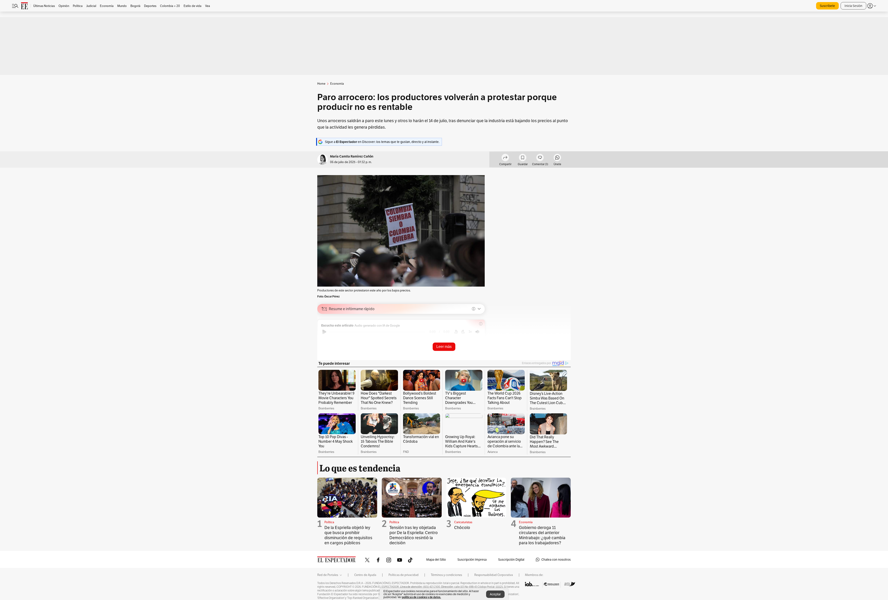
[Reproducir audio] (324, 332)
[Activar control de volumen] (477, 331)
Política (329, 522)
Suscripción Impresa (472, 559)
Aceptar (495, 594)
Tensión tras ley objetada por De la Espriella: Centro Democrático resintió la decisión (413, 535)
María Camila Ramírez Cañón (351, 156)
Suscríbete (827, 6)
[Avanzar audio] (463, 332)
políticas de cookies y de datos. (421, 597)
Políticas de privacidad (403, 575)
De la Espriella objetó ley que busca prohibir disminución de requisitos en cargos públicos (348, 535)
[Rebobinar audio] (456, 332)
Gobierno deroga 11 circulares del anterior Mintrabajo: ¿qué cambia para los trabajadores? (542, 535)
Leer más (444, 347)
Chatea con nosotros (556, 559)
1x (470, 331)
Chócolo (462, 527)
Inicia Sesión (853, 6)
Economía (526, 522)
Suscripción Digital (511, 559)
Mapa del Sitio (436, 559)
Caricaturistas (463, 522)
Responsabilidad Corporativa (493, 575)
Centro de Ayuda (365, 575)
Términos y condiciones (446, 575)
